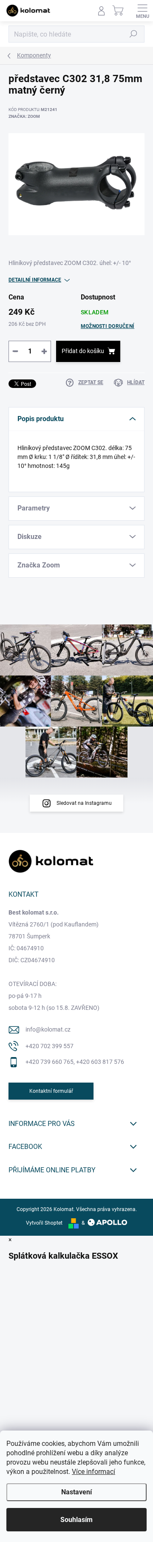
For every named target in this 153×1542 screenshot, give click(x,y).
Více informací (93, 1472)
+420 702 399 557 (50, 1046)
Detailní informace (34, 280)
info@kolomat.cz (48, 1029)
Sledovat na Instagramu (84, 803)
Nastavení (76, 1492)
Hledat (133, 34)
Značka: (24, 116)
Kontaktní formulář (51, 1091)
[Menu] (142, 10)
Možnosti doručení (107, 326)
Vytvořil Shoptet (44, 1223)
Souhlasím (76, 1520)
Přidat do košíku (83, 351)
